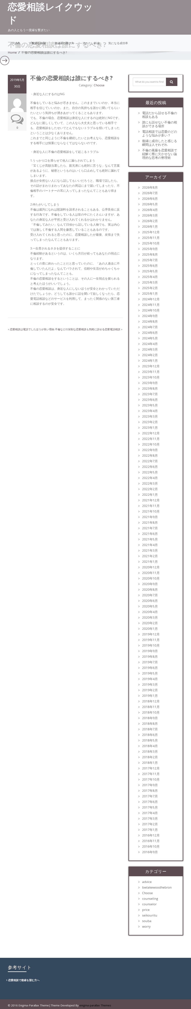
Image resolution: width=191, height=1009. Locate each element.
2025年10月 (151, 243)
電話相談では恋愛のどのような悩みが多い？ (159, 133)
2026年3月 (150, 215)
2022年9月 (150, 450)
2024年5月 (150, 338)
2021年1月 (150, 562)
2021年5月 (150, 539)
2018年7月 (150, 729)
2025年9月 (150, 249)
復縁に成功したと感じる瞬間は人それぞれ (159, 143)
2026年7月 (150, 193)
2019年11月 (151, 640)
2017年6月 (150, 802)
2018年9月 (150, 718)
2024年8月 (150, 321)
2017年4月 (150, 813)
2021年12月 (151, 500)
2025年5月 (150, 271)
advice (147, 882)
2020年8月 (150, 589)
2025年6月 (150, 266)
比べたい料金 (91, 43)
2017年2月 (150, 824)
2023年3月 (150, 416)
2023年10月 (151, 377)
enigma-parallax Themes (95, 1005)
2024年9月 (150, 316)
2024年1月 (150, 360)
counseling (150, 898)
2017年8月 (150, 790)
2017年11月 (151, 774)
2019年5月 (150, 673)
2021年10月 (151, 511)
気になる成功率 (118, 43)
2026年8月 (150, 187)
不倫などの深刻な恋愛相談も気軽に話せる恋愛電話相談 (87, 329)
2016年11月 (151, 841)
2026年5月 (150, 204)
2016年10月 (151, 846)
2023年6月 (150, 400)
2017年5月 (150, 807)
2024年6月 (150, 333)
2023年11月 (151, 372)
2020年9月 (150, 584)
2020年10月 (151, 578)
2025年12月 (151, 232)
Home (16, 43)
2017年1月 (150, 830)
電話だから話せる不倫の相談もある (159, 115)
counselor (149, 904)
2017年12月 (151, 768)
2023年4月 (150, 411)
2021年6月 (150, 534)
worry (146, 926)
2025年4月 (150, 277)
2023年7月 (150, 394)
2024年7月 (150, 327)
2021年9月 (150, 517)
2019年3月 (150, 684)
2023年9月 (150, 383)
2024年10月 (151, 310)
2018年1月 (150, 763)
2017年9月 (150, 785)
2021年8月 (150, 522)
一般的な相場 (37, 43)
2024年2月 (150, 355)
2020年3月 (150, 617)
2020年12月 (151, 567)
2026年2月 (150, 221)
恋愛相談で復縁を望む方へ (24, 980)
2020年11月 (151, 573)
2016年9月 (150, 852)
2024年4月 (150, 344)
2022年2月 (150, 489)
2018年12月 (151, 701)
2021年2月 (150, 556)
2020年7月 (150, 595)
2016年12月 (151, 835)
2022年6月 (150, 467)
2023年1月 (150, 427)
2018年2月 (150, 757)
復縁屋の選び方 (64, 43)
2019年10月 (151, 645)
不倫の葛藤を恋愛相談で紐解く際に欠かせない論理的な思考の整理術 (159, 154)
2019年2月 (150, 690)
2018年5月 (150, 740)
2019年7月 (150, 662)
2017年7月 (150, 796)
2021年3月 (150, 550)
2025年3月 (150, 282)
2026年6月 (150, 198)
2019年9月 (150, 651)
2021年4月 (150, 545)
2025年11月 (151, 238)
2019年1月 (150, 696)
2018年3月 (150, 751)
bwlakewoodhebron (157, 887)
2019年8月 (150, 656)
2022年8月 (150, 455)
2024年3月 (150, 349)
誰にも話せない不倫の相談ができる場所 (159, 124)
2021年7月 (150, 528)
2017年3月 (150, 818)
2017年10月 (151, 779)
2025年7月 (150, 260)
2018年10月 (151, 712)
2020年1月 (150, 629)
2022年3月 (150, 483)
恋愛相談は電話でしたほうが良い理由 (32, 329)
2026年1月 (150, 226)
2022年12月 (151, 433)
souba (146, 921)
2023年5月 (150, 405)
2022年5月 (150, 472)
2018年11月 (151, 707)
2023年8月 (150, 388)
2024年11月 (151, 305)
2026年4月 (150, 210)
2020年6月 (150, 601)
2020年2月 (150, 623)
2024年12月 (151, 299)
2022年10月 (151, 444)
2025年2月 (150, 288)
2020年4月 (150, 612)
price (146, 910)
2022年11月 (151, 439)
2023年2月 (150, 422)
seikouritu (149, 915)
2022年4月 (150, 478)
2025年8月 (150, 254)
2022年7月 (150, 461)
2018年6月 (150, 735)
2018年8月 (150, 723)
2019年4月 (150, 679)
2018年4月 (150, 746)
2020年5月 (150, 606)
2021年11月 (151, 506)
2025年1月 (150, 293)
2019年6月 (150, 668)
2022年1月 (150, 494)
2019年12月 (151, 634)
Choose (99, 85)
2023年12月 (151, 366)
